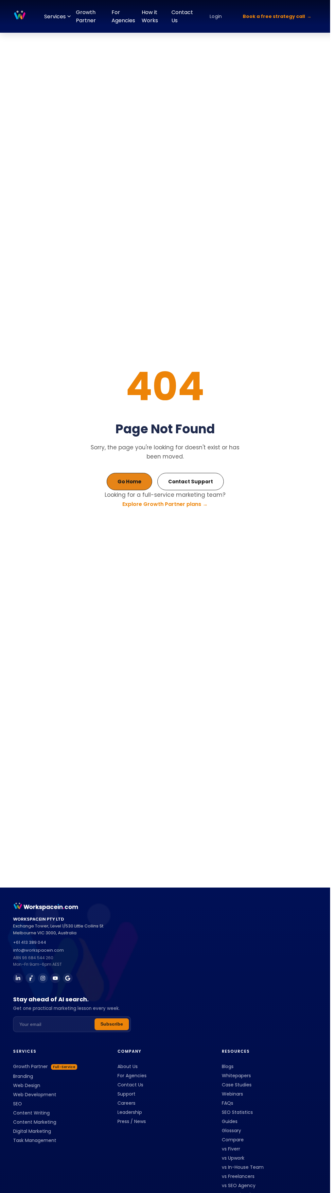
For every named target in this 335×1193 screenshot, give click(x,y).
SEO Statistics (237, 1112)
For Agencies (123, 16)
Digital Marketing (32, 1131)
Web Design (26, 1085)
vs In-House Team (243, 1167)
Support (126, 1094)
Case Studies (237, 1084)
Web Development (34, 1094)
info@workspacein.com (38, 950)
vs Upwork (233, 1158)
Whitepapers (236, 1075)
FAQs (227, 1103)
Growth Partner (86, 16)
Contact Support (190, 481)
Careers (126, 1103)
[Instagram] (43, 978)
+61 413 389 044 (29, 942)
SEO (17, 1103)
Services (55, 16)
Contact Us (182, 16)
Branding (23, 1076)
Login (216, 16)
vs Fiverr (231, 1149)
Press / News (131, 1121)
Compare (233, 1139)
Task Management (34, 1140)
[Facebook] (30, 978)
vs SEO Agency (239, 1185)
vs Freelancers (238, 1176)
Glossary (231, 1130)
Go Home (129, 481)
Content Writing (31, 1113)
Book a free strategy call (274, 16)
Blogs (228, 1066)
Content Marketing (34, 1122)
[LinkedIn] (18, 978)
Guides (230, 1121)
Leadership (129, 1112)
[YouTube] (55, 978)
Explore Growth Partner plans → (165, 504)
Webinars (232, 1094)
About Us (127, 1066)
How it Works (150, 16)
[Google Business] (68, 978)
